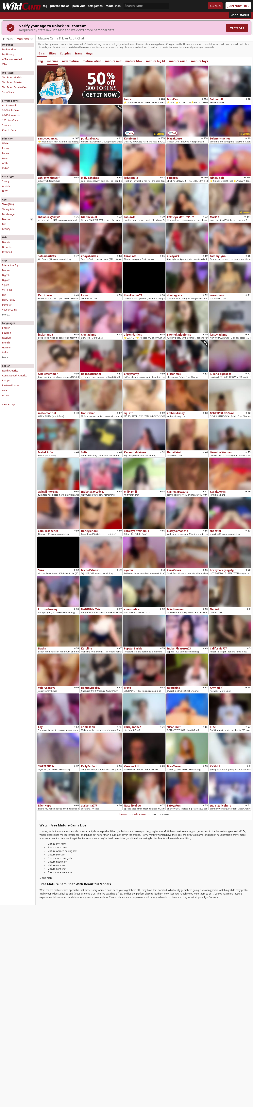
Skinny (5, 181)
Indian (5, 168)
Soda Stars (8, 92)
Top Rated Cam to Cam (14, 87)
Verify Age (237, 28)
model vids (113, 6)
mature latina (92, 61)
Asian (5, 158)
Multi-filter (23, 39)
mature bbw (133, 61)
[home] (21, 6)
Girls (42, 53)
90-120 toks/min (11, 115)
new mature (70, 61)
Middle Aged (9, 214)
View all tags (8, 404)
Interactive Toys (11, 265)
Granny (6, 229)
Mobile (6, 270)
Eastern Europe (10, 385)
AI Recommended (12, 59)
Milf (4, 224)
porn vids (78, 6)
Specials (6, 125)
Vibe (4, 64)
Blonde (6, 242)
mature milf (113, 61)
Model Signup (239, 15)
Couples (65, 53)
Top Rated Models (12, 77)
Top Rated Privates (12, 82)
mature (52, 61)
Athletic (6, 186)
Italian (5, 352)
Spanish (6, 332)
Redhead (7, 252)
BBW (5, 191)
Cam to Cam (9, 130)
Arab (5, 163)
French (6, 342)
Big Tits (6, 275)
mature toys (199, 61)
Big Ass (6, 280)
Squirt (5, 285)
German (6, 347)
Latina (5, 153)
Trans (78, 53)
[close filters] (31, 39)
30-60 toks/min (10, 110)
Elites (52, 53)
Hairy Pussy (8, 299)
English (6, 327)
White (5, 143)
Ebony (5, 148)
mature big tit (155, 61)
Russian (6, 337)
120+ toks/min (10, 120)
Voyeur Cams (9, 309)
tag (45, 6)
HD (4, 295)
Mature (6, 219)
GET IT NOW (101, 94)
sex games (95, 6)
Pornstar (7, 304)
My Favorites (9, 49)
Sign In (215, 6)
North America (10, 370)
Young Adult (8, 209)
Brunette (7, 247)
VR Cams (7, 290)
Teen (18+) (8, 204)
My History (8, 54)
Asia (4, 390)
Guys (89, 53)
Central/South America (14, 375)
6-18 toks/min (9, 105)
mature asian (178, 61)
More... (6, 314)
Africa (5, 395)
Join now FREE (238, 6)
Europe (6, 380)
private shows (59, 6)
